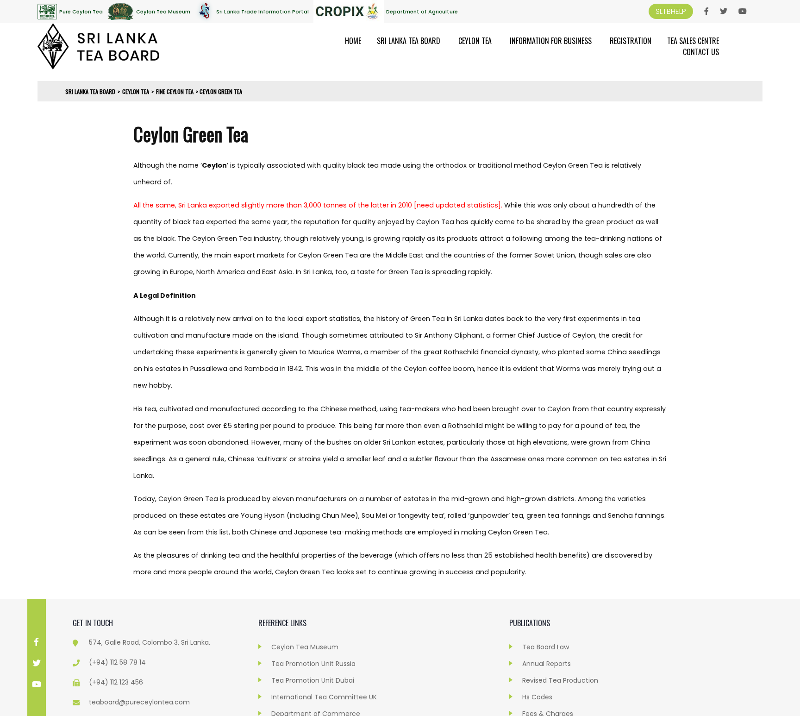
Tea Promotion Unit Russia (313, 663)
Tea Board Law (545, 647)
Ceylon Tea (475, 40)
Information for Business (551, 40)
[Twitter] (723, 11)
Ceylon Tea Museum (304, 647)
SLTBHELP (671, 11)
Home (353, 40)
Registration (630, 40)
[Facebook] (706, 11)
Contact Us (701, 51)
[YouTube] (742, 11)
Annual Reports (546, 663)
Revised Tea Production (560, 680)
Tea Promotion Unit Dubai (312, 680)
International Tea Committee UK (324, 697)
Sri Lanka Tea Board (408, 40)
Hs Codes (537, 697)
